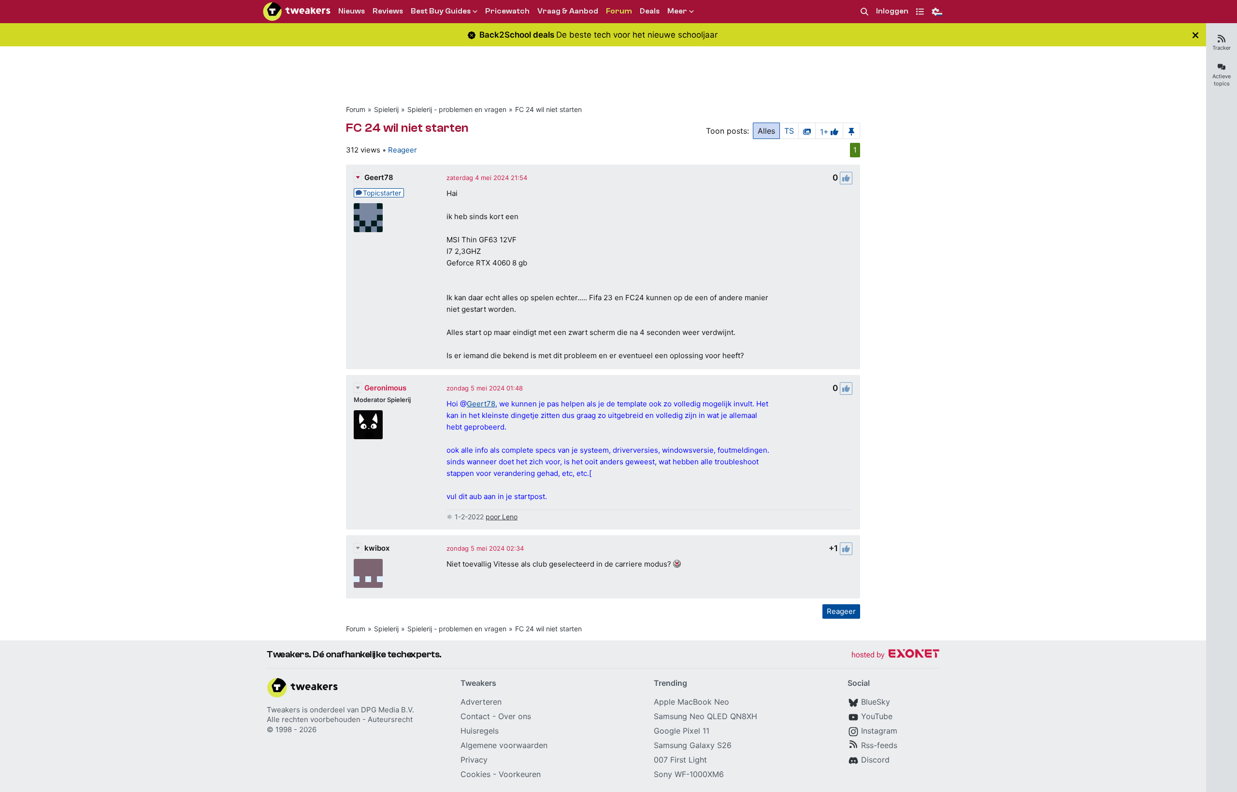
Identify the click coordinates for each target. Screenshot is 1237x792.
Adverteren (481, 702)
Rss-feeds (879, 745)
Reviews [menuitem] (388, 11)
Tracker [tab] (1221, 47)
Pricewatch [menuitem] (507, 11)
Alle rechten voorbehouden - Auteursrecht (340, 719)
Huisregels (479, 731)
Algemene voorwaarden (503, 745)
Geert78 (378, 177)
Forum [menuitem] (619, 11)
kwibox (376, 548)
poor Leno (502, 517)
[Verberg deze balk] (1195, 35)
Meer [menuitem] (677, 11)
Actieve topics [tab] (1221, 80)
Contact (475, 716)
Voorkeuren (520, 774)
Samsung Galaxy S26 (693, 745)
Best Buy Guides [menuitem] (441, 11)
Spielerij (386, 109)
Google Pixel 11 (681, 731)
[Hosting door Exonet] (895, 655)
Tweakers (283, 709)
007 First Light (680, 759)
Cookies (475, 774)
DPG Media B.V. (387, 709)
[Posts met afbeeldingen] (807, 131)
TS (789, 131)
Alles (766, 131)
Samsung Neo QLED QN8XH (705, 716)
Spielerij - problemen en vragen (456, 109)
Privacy (474, 759)
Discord (875, 759)
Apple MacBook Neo (691, 702)
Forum (355, 109)
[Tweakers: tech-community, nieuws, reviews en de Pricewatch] (296, 11)
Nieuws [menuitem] (351, 11)
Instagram (879, 731)
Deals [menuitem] (650, 11)
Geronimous (385, 387)
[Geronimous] (368, 424)
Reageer (402, 149)
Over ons (514, 716)
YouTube (876, 716)
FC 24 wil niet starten (548, 109)
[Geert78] (368, 217)
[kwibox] (368, 573)
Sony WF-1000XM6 (689, 774)
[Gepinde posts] (851, 131)
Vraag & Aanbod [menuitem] (567, 11)
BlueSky (875, 702)
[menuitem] (864, 11)
